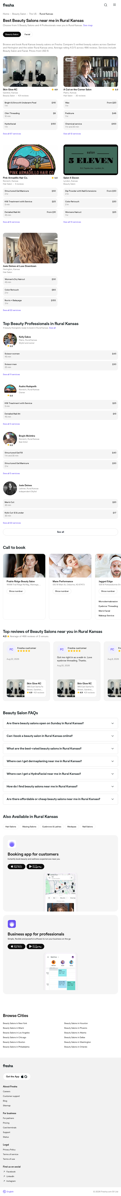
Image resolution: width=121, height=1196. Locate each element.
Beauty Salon (19, 14)
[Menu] (114, 5)
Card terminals (9, 1127)
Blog (5, 1101)
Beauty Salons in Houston (76, 1023)
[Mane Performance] (70, 586)
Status (6, 1137)
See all (60, 532)
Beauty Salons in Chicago (14, 1037)
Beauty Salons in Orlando (75, 1047)
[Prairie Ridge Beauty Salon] (24, 586)
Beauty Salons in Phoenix (75, 1028)
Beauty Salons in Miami (13, 1028)
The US (33, 14)
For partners (8, 1118)
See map (88, 25)
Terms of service (10, 1154)
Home (6, 14)
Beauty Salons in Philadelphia (16, 1047)
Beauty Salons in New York (15, 1023)
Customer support (11, 1096)
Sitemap (6, 1105)
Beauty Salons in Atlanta (75, 1033)
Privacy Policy (9, 1149)
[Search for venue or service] (105, 5)
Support (6, 1132)
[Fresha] (8, 5)
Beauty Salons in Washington (77, 1042)
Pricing (6, 1123)
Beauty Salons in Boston (14, 1042)
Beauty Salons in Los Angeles (16, 1033)
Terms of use (9, 1159)
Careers (6, 1091)
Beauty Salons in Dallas (74, 1037)
